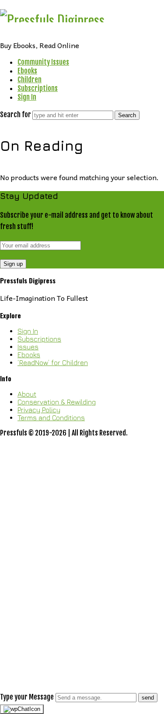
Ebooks (27, 70)
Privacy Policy (38, 410)
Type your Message (27, 697)
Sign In (26, 97)
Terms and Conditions (51, 417)
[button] (82, 573)
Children (29, 79)
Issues (27, 347)
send (148, 697)
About (26, 394)
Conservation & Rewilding (56, 402)
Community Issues (43, 62)
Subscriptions (37, 88)
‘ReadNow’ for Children (52, 362)
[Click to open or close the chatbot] (22, 709)
